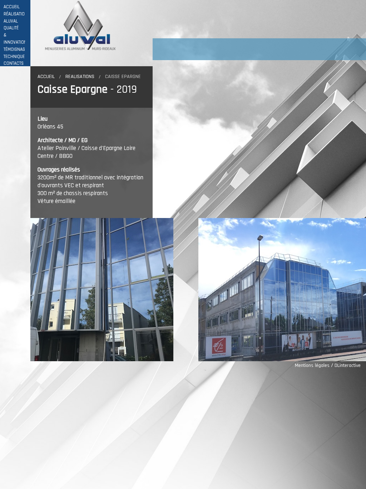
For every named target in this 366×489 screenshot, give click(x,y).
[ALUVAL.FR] (76, 25)
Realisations (79, 76)
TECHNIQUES (15, 57)
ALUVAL (11, 21)
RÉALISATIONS (17, 14)
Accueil (46, 76)
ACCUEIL (12, 7)
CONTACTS (14, 63)
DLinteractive (348, 365)
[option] (114, 289)
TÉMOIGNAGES (17, 50)
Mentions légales (312, 365)
